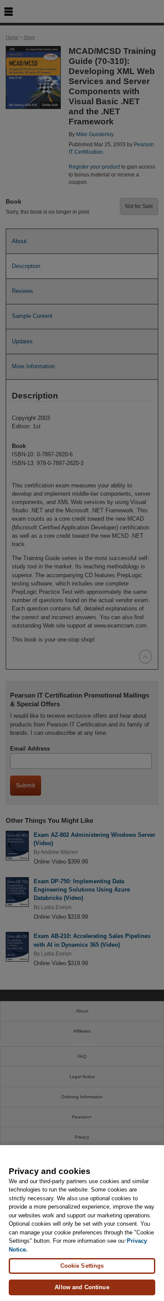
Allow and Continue (82, 1287)
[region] (82, 1223)
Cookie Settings (82, 1265)
